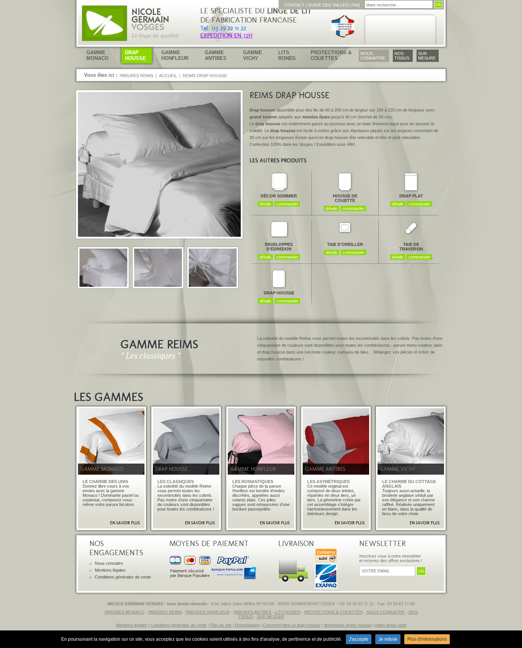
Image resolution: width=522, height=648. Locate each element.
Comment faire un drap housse (291, 625)
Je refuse (387, 639)
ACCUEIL (168, 75)
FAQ (356, 5)
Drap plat (411, 196)
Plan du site (221, 625)
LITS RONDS (287, 612)
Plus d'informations (427, 639)
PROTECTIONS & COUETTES (333, 612)
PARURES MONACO (124, 612)
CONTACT (294, 5)
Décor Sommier (279, 196)
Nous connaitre (109, 563)
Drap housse (279, 293)
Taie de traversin (411, 246)
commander (287, 204)
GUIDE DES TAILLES (328, 5)
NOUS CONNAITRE (385, 612)
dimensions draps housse (347, 625)
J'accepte (358, 639)
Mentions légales (110, 570)
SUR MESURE (270, 616)
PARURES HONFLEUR (208, 612)
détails (265, 204)
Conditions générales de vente (123, 577)
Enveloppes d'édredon (279, 246)
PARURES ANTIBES (252, 612)
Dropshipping (247, 625)
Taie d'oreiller (345, 244)
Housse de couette (345, 198)
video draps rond (390, 625)
